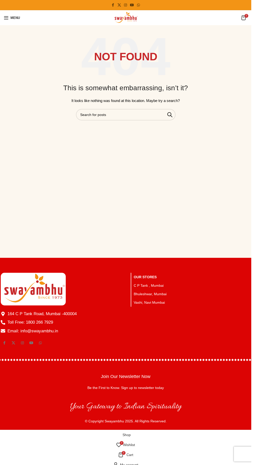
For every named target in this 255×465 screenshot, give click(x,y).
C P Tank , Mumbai (149, 285)
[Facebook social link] (113, 5)
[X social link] (119, 5)
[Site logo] (125, 17)
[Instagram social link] (125, 5)
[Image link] (33, 289)
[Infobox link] (126, 381)
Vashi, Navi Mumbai (149, 302)
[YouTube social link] (131, 5)
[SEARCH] (170, 114)
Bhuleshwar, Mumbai (150, 294)
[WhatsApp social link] (138, 5)
